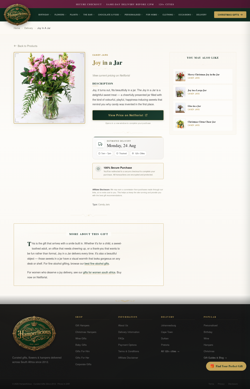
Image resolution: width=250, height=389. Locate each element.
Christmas (209, 351)
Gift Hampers (82, 325)
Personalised (210, 325)
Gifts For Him (82, 351)
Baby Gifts (81, 344)
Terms (211, 383)
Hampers (208, 344)
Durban (165, 338)
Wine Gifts (81, 338)
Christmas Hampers (85, 332)
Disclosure (233, 383)
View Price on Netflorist (125, 115)
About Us (123, 325)
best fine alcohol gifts (97, 263)
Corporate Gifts (83, 364)
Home (17, 28)
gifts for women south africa (99, 272)
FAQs (121, 338)
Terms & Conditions (128, 351)
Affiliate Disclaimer (128, 357)
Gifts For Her (82, 357)
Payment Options (127, 344)
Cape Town (167, 332)
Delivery (28, 28)
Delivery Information (128, 332)
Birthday (208, 332)
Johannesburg (168, 325)
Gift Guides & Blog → (215, 357)
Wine (206, 338)
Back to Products (27, 46)
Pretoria (165, 344)
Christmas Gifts (228, 14)
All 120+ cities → (170, 351)
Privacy (221, 383)
